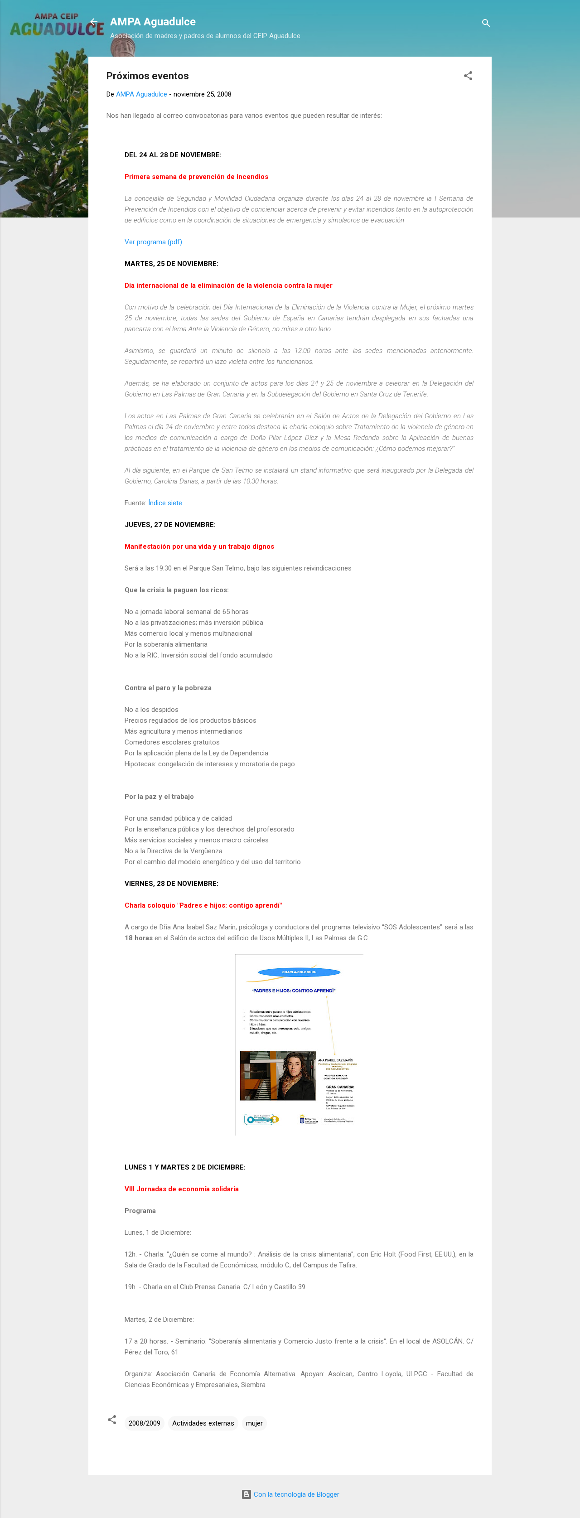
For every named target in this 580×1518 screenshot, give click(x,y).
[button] (468, 77)
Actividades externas (203, 1423)
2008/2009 (144, 1423)
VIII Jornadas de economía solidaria (182, 1189)
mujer (254, 1423)
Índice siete (165, 503)
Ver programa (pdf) (153, 242)
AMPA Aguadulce (153, 21)
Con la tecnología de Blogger (295, 1494)
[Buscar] (486, 25)
